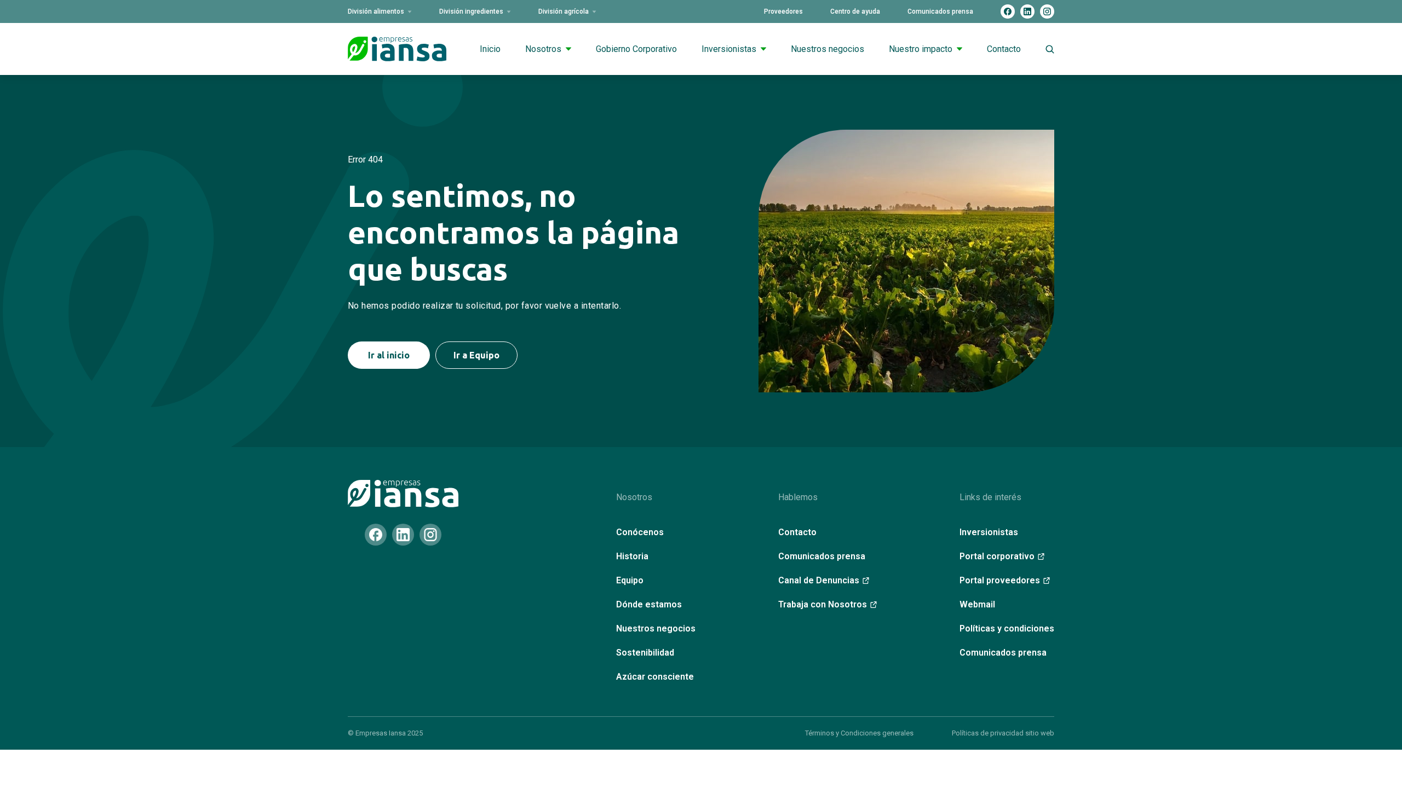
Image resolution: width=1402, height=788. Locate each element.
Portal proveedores (999, 580)
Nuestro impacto (920, 49)
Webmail (977, 604)
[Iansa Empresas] (403, 493)
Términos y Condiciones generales (859, 733)
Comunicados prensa (940, 11)
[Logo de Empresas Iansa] (397, 49)
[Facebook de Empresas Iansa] (1008, 11)
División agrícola (563, 11)
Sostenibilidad (645, 652)
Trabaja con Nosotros (822, 604)
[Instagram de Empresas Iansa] (1047, 11)
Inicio (490, 49)
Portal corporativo (997, 556)
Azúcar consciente (655, 676)
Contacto (1004, 49)
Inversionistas (729, 49)
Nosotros (543, 49)
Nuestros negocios (827, 49)
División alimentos (376, 11)
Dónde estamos (649, 604)
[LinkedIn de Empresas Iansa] (1027, 11)
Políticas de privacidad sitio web (1003, 733)
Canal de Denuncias (818, 580)
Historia (632, 556)
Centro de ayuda (855, 11)
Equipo (629, 580)
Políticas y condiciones (1006, 628)
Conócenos (640, 532)
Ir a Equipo (476, 355)
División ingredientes (471, 11)
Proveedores (783, 11)
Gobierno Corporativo (636, 49)
